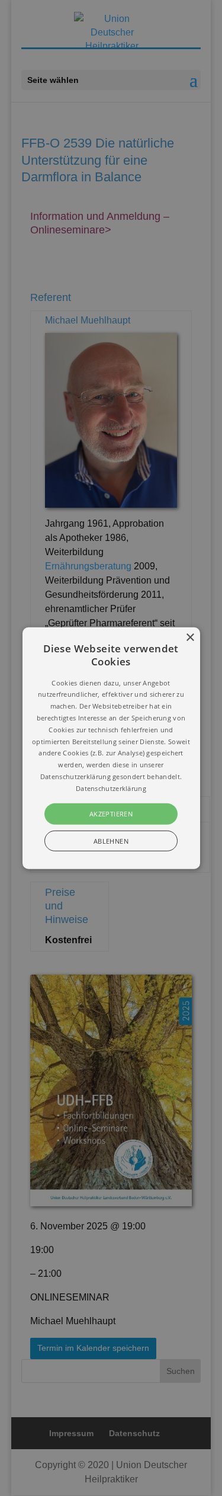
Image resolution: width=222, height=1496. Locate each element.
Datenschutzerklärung (111, 788)
